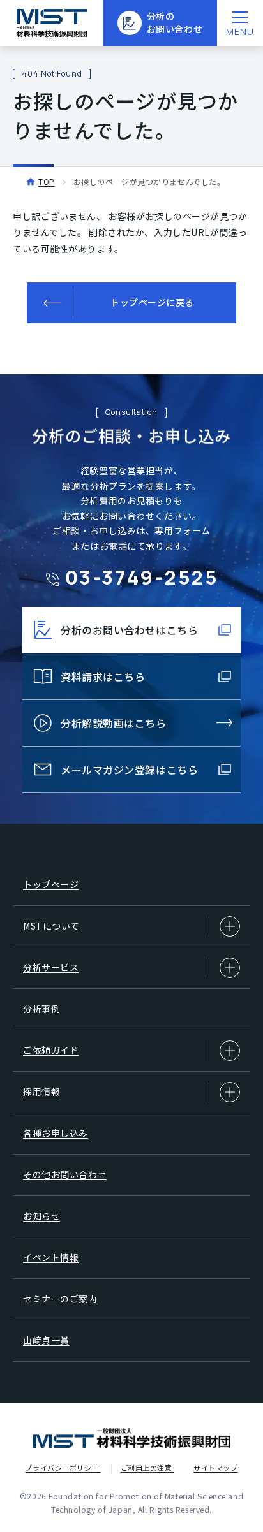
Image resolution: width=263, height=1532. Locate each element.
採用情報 (41, 1091)
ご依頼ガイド (51, 1050)
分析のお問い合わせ (174, 22)
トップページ (51, 884)
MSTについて (51, 925)
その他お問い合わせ (65, 1174)
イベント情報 (51, 1257)
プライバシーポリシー (62, 1468)
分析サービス (51, 967)
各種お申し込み (55, 1133)
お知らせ (41, 1215)
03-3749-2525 (142, 577)
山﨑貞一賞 (46, 1340)
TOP (46, 181)
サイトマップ (215, 1468)
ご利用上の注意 (147, 1468)
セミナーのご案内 (60, 1298)
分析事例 (41, 1008)
